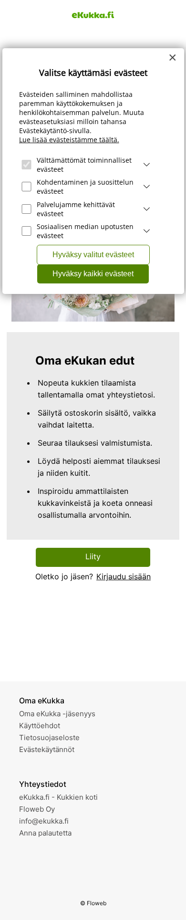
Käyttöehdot (39, 725)
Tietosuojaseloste (49, 737)
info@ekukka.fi (44, 821)
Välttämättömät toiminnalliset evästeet (84, 165)
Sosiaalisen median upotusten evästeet (85, 231)
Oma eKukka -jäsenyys (57, 713)
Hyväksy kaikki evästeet (93, 274)
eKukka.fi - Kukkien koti (58, 797)
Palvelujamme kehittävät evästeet (76, 209)
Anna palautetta (45, 832)
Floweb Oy (37, 809)
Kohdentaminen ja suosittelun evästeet (85, 187)
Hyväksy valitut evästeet (93, 255)
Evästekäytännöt (46, 749)
